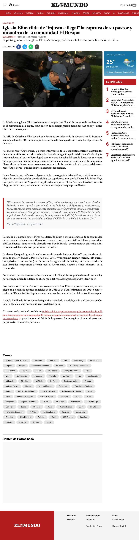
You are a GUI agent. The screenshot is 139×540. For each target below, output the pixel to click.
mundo (8, 391)
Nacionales (8, 23)
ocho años (94, 361)
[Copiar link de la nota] (37, 46)
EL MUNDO (76, 13)
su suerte (38, 361)
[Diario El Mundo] (69, 7)
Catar (90, 391)
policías (41, 417)
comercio (9, 407)
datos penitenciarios (26, 391)
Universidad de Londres (71, 391)
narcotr (23, 407)
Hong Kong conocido (14, 412)
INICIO (8, 13)
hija (79, 376)
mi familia (10, 381)
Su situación (22, 376)
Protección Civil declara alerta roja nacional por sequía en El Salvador (122, 136)
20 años (9, 422)
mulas (50, 407)
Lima (87, 371)
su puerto (60, 402)
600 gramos (68, 417)
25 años (36, 422)
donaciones (80, 412)
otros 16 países (46, 397)
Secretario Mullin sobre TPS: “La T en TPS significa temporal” (123, 158)
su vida (52, 376)
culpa (54, 417)
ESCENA (107, 13)
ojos (8, 376)
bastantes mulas (71, 381)
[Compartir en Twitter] (24, 46)
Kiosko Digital (119, 526)
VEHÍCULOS (18, 13)
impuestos (38, 376)
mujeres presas (12, 386)
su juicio (9, 417)
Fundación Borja (94, 526)
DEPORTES (97, 13)
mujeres (9, 366)
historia (28, 386)
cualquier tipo (92, 402)
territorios (64, 397)
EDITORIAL (30, 13)
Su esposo (52, 371)
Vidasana (90, 519)
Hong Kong (78, 361)
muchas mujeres (45, 386)
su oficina (94, 407)
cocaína (83, 417)
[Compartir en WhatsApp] (31, 46)
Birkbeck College (48, 391)
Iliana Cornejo (9, 37)
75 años (33, 412)
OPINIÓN (86, 13)
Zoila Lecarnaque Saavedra (16, 361)
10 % (77, 397)
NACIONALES (63, 13)
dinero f (25, 371)
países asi (63, 386)
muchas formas (65, 407)
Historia (71, 519)
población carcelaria (25, 397)
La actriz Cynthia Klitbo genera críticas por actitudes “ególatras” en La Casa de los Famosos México (122, 92)
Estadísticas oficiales (83, 386)
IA (114, 13)
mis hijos (25, 381)
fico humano (25, 417)
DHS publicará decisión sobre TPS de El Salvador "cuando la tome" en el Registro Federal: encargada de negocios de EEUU (122, 114)
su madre (66, 376)
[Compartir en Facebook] (18, 46)
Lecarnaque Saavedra (40, 366)
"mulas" (46, 402)
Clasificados (118, 519)
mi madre (39, 381)
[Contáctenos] (94, 534)
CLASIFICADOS (123, 13)
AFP (81, 407)
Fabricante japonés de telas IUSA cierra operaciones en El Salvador (122, 147)
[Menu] (5, 5)
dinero (38, 371)
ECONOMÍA (51, 13)
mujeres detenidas (28, 402)
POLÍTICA (40, 13)
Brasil (49, 422)
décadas (36, 407)
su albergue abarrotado (79, 366)
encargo (88, 381)
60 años (59, 366)
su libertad (10, 371)
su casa (53, 361)
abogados (10, 402)
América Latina (49, 412)
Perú (65, 361)
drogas (22, 366)
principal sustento (71, 371)
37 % (89, 397)
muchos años (93, 376)
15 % (8, 397)
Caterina (22, 422)
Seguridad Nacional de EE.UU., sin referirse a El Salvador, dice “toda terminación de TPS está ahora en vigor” (122, 103)
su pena (53, 381)
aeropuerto (75, 402)
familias (65, 412)
